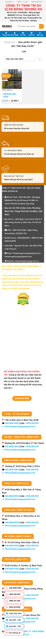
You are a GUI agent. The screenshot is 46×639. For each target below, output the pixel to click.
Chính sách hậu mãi (14, 345)
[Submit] (41, 26)
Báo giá (40, 35)
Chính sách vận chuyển (16, 336)
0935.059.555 (14, 594)
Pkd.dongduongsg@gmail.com (20, 426)
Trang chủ (6, 35)
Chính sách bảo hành (15, 359)
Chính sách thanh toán (16, 332)
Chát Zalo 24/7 (15, 613)
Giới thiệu (15, 35)
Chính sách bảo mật (14, 341)
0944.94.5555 (14, 607)
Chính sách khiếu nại (15, 350)
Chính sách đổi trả (13, 354)
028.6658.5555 (15, 588)
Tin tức (23, 35)
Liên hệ (31, 35)
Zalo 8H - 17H (15, 620)
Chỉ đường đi (14, 633)
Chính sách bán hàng (15, 328)
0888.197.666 (14, 601)
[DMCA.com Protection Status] (23, 299)
